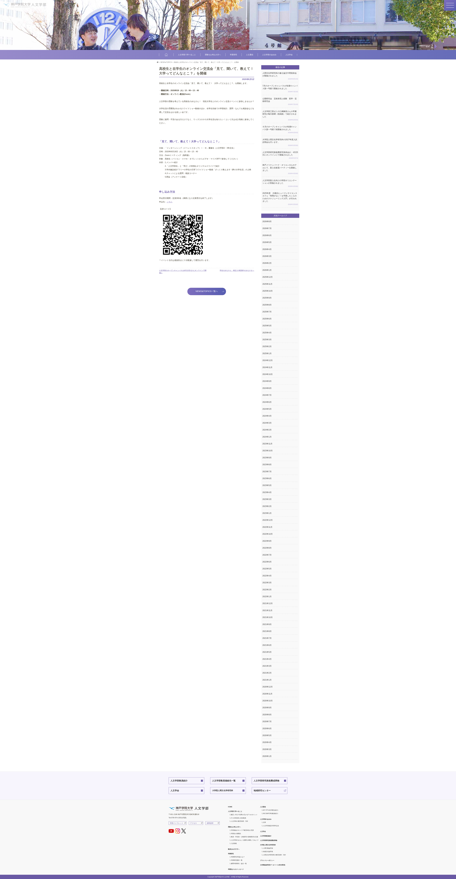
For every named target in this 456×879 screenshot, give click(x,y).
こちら (169, 202)
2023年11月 (267, 444)
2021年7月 (267, 638)
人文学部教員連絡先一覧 (224, 780)
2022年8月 (267, 548)
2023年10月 (267, 451)
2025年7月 (267, 312)
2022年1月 (267, 597)
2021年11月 (267, 610)
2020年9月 (267, 708)
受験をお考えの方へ (213, 55)
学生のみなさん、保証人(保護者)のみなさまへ (237, 270)
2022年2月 (267, 590)
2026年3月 (267, 256)
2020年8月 (267, 715)
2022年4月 (267, 576)
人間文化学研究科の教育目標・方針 (274, 855)
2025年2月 (267, 346)
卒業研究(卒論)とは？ (238, 857)
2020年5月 (267, 735)
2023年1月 (267, 513)
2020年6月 (267, 729)
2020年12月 (267, 687)
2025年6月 (267, 319)
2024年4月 (267, 416)
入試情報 (234, 843)
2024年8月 (267, 388)
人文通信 (249, 55)
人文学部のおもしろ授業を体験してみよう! (244, 840)
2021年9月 (267, 624)
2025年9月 (267, 298)
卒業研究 (233, 55)
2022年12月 (267, 520)
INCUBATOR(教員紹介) (270, 813)
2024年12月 (267, 360)
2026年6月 (267, 235)
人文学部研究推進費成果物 (266, 780)
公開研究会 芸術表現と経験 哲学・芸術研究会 (280, 101)
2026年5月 (267, 242)
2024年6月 (267, 402)
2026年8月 (267, 221)
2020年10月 (267, 701)
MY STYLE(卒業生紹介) (270, 810)
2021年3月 (267, 666)
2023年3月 (267, 499)
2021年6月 (267, 645)
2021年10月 (267, 617)
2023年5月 (267, 485)
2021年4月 (267, 659)
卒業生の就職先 (236, 833)
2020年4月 (267, 742)
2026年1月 (267, 270)
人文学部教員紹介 (179, 780)
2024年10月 (267, 374)
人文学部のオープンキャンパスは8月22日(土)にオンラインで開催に (182, 271)
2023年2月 (267, 506)
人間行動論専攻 (268, 848)
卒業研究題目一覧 (236, 860)
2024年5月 (267, 409)
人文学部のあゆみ (269, 55)
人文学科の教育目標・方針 (239, 821)
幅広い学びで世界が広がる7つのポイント (244, 815)
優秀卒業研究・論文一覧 (239, 863)
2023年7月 (267, 472)
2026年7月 (267, 228)
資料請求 (210, 823)
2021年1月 (267, 680)
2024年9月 (267, 381)
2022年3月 (267, 583)
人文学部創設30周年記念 (271, 826)
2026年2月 (267, 263)
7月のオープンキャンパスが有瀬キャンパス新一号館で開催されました (280, 89)
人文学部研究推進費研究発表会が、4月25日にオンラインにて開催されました (280, 155)
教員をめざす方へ (233, 849)
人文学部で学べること (187, 55)
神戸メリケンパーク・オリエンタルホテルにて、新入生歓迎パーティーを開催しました (280, 169)
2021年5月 (267, 652)
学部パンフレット (176, 823)
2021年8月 (267, 631)
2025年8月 (267, 305)
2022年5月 (267, 569)
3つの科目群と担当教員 (238, 818)
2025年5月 (267, 326)
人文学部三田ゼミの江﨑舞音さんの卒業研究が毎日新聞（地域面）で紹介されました (280, 115)
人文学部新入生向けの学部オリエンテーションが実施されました (280, 183)
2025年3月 (267, 340)
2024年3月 (267, 423)
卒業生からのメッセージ (236, 869)
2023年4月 (267, 492)
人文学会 (289, 55)
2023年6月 (267, 478)
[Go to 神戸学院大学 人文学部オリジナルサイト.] (158, 62)
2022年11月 (267, 527)
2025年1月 (267, 353)
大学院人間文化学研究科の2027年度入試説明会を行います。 (280, 142)
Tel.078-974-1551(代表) (177, 818)
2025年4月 (267, 333)
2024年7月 (267, 395)
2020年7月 (267, 721)
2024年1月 (267, 437)
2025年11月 (267, 284)
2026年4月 (267, 249)
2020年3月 (267, 749)
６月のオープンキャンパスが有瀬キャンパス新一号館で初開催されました (280, 129)
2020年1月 (267, 756)
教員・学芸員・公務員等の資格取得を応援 (244, 837)
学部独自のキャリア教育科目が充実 (242, 830)
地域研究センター (262, 790)
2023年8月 (267, 465)
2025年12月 (267, 277)
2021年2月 (267, 673)
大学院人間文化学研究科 (222, 790)
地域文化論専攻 (268, 851)
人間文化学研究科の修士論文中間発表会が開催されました (280, 76)
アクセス (193, 823)
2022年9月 (267, 541)
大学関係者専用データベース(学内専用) (272, 865)
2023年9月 (267, 458)
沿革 (264, 822)
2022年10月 (267, 534)
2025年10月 (267, 291)
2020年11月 (267, 694)
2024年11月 (267, 367)
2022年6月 (267, 562)
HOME (166, 55)
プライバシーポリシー (267, 860)
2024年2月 (267, 430)
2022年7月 (267, 555)
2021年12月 (267, 603)
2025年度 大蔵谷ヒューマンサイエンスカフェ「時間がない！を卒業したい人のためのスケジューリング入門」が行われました (280, 198)
